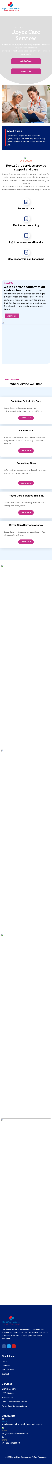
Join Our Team (26, 61)
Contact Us (26, 71)
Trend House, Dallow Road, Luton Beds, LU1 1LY (23, 1424)
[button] (12, 316)
